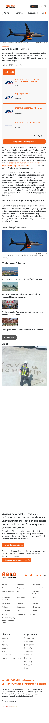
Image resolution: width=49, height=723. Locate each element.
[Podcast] (9, 607)
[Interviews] (24, 607)
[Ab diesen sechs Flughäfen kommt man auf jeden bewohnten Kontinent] (24, 309)
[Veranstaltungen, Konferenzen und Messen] (9, 620)
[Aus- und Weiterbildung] (39, 592)
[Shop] (39, 614)
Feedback (10, 337)
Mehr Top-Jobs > (40, 136)
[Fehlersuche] (9, 610)
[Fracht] (9, 588)
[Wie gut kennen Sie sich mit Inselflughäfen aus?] (24, 274)
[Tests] (39, 598)
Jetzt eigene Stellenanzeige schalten (24, 142)
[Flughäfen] (39, 584)
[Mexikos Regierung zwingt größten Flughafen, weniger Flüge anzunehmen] (24, 291)
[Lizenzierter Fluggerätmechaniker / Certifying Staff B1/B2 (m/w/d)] (24, 83)
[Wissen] (39, 603)
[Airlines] (9, 584)
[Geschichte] (9, 603)
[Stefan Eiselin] (19, 65)
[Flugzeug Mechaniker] (24, 97)
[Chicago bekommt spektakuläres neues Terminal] (24, 325)
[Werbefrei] (29, 575)
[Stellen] (24, 592)
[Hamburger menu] (3, 6)
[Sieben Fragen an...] (24, 614)
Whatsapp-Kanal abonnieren (15, 560)
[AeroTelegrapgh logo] (9, 575)
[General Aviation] (9, 592)
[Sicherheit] (39, 607)
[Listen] (39, 610)
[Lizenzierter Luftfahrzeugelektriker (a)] (24, 126)
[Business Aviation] (39, 588)
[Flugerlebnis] (24, 588)
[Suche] (45, 575)
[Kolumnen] (24, 598)
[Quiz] (24, 610)
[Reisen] (9, 614)
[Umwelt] (24, 603)
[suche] (45, 6)
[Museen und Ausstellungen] (9, 598)
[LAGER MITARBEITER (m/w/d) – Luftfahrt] (24, 112)
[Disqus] (24, 419)
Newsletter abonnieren (13, 545)
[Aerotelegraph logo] (10, 6)
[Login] (38, 575)
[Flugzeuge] (24, 584)
